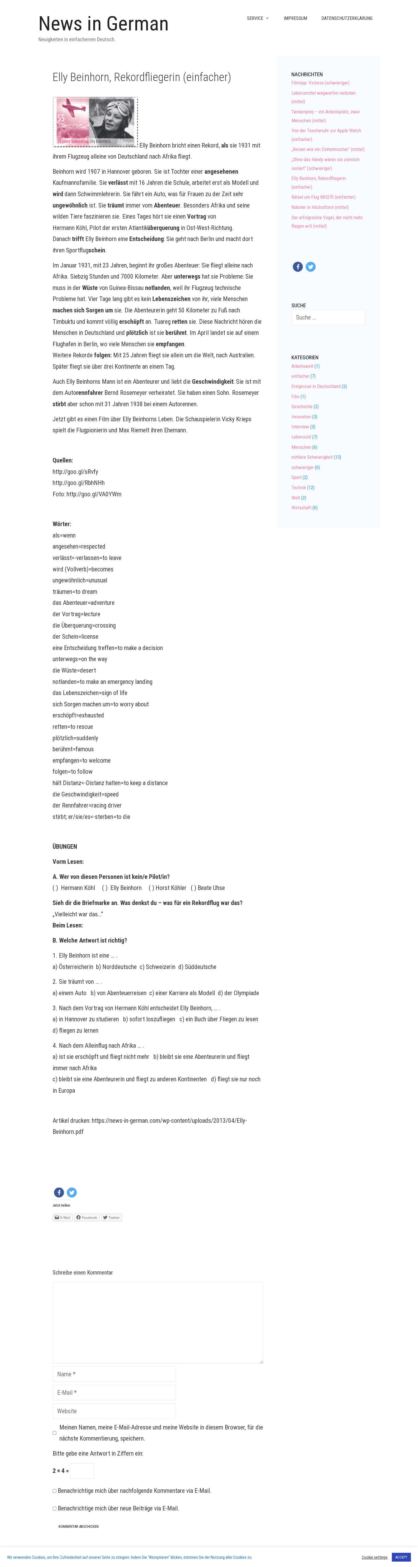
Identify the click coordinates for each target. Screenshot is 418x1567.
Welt (295, 498)
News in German (103, 23)
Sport (296, 477)
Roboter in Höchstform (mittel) (320, 207)
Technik (298, 487)
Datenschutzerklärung (347, 18)
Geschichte (302, 406)
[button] (59, 1192)
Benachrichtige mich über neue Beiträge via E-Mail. (118, 1508)
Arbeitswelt (302, 366)
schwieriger (302, 467)
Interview (300, 426)
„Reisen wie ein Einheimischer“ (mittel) (328, 149)
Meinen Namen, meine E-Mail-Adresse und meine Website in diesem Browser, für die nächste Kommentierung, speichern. (161, 1433)
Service (255, 18)
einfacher (300, 376)
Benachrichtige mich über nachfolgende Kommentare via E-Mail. (135, 1490)
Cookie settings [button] (375, 1557)
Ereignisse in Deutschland (316, 386)
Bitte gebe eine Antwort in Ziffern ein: (98, 1453)
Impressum (295, 18)
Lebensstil (301, 437)
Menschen (301, 447)
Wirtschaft (301, 507)
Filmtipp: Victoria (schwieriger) (320, 83)
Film (295, 396)
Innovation (301, 417)
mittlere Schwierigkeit (312, 457)
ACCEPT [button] (401, 1557)
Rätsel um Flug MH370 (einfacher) (323, 197)
